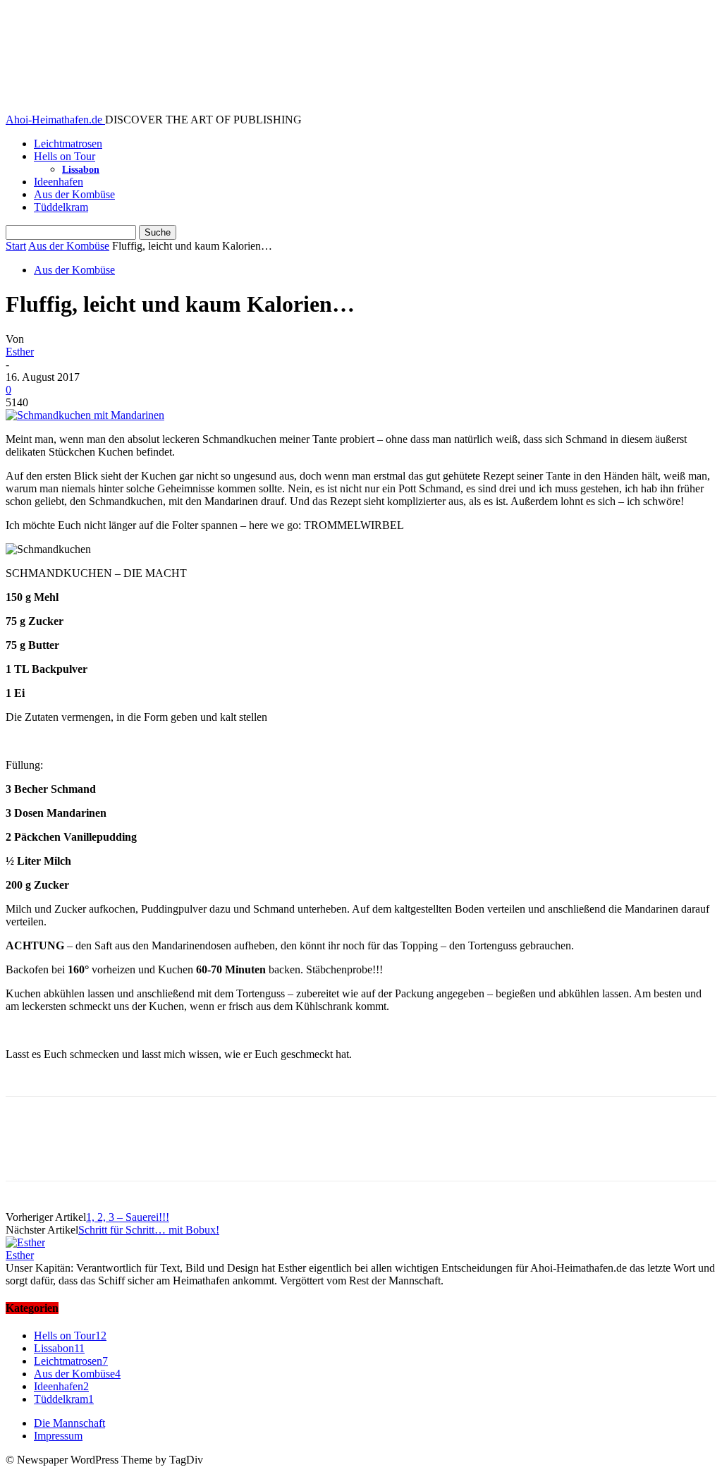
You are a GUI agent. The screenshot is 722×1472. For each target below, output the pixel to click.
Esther (20, 352)
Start (16, 246)
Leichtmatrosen (68, 144)
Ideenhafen (58, 182)
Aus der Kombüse (74, 194)
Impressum (58, 1436)
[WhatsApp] (181, 1151)
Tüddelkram (61, 207)
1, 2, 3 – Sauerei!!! (127, 1217)
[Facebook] (29, 1151)
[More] (233, 1151)
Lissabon (80, 169)
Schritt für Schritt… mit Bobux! (148, 1230)
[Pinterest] (130, 1151)
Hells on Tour (64, 156)
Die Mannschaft (69, 1423)
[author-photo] (25, 1242)
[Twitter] (79, 1151)
